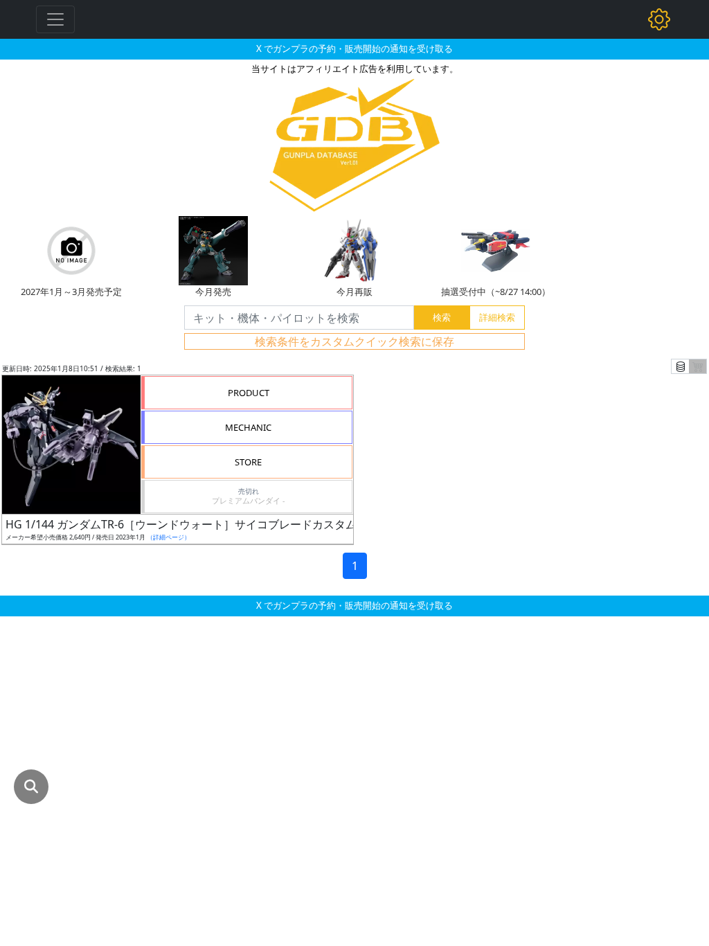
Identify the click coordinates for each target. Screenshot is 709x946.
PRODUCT (248, 392)
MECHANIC (248, 427)
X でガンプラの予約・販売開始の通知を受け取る (354, 48)
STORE (248, 462)
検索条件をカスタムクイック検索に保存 (354, 341)
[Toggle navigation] (55, 19)
